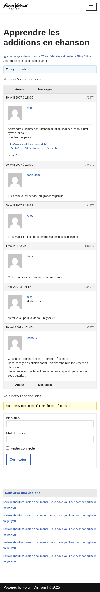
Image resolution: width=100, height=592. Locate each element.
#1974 (90, 97)
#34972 (89, 164)
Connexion (18, 459)
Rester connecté (22, 448)
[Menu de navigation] (91, 7)
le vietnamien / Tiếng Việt (73, 56)
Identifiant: (13, 418)
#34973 (89, 205)
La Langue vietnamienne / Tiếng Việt (32, 56)
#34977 (89, 246)
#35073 (89, 286)
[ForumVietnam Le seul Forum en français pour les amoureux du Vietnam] (17, 6)
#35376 (89, 327)
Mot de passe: (17, 433)
